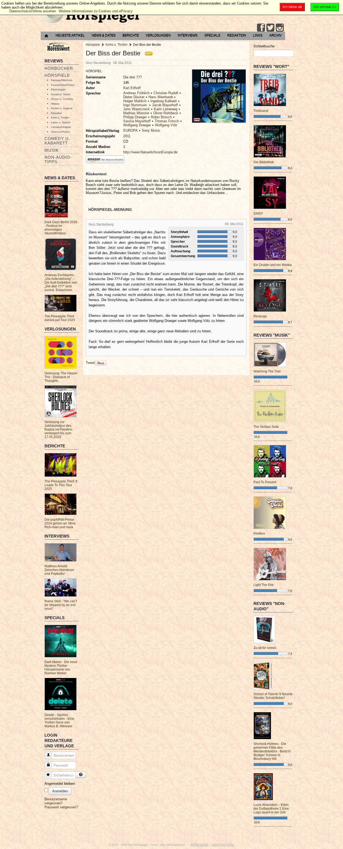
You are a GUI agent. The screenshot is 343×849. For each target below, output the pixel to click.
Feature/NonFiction (62, 84)
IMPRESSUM (199, 844)
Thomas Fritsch (167, 121)
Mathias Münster (136, 113)
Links (257, 35)
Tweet (90, 363)
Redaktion (236, 35)
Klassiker (56, 113)
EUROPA (130, 130)
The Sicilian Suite (266, 427)
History (55, 103)
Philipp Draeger (135, 117)
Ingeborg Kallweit (163, 101)
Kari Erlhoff (132, 88)
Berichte (130, 35)
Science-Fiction (60, 131)
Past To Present (264, 482)
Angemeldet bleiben (59, 784)
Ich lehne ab (292, 7)
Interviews (187, 35)
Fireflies (259, 533)
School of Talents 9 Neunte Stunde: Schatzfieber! (273, 696)
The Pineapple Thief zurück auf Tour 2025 (59, 318)
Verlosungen (158, 35)
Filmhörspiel (58, 89)
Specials (212, 35)
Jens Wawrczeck (136, 109)
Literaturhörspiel (61, 126)
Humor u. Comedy (62, 98)
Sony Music (151, 130)
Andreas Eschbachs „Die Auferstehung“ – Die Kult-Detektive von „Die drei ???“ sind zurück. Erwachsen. (60, 282)
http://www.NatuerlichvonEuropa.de (150, 152)
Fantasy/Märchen (61, 80)
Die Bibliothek (263, 162)
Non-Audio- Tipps (58, 159)
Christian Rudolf (166, 93)
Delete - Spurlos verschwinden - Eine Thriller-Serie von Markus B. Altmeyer (59, 720)
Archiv (275, 35)
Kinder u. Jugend (61, 108)
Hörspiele (57, 75)
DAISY (258, 213)
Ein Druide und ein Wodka (272, 265)
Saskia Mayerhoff (137, 121)
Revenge (260, 316)
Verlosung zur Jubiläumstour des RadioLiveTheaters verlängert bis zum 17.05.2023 (58, 429)
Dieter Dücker (133, 97)
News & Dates (103, 35)
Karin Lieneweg (165, 109)
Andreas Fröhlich (136, 93)
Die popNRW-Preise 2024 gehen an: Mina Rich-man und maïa (60, 523)
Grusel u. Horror (60, 94)
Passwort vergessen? (61, 807)
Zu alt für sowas (264, 648)
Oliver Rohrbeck (165, 113)
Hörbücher (58, 68)
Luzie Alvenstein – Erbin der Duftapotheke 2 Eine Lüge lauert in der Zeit (271, 808)
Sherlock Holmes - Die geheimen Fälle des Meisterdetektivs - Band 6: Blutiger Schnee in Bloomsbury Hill (272, 751)
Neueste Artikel (70, 35)
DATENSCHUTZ (223, 844)
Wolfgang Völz (166, 125)
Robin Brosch (161, 117)
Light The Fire (263, 585)
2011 (127, 136)
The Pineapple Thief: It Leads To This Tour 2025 (60, 485)
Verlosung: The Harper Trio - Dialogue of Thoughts (60, 377)
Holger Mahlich (134, 101)
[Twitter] (270, 28)
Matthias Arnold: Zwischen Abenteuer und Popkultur (59, 570)
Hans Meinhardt (160, 97)
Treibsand (260, 111)
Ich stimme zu (325, 7)
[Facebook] (261, 28)
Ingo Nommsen (135, 105)
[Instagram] (280, 28)
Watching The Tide (267, 371)
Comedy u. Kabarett (57, 140)
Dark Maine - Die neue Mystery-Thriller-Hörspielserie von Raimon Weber (60, 667)
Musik (51, 150)
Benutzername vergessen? (55, 801)
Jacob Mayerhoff (165, 105)
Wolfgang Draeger (137, 125)
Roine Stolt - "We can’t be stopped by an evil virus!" (60, 605)
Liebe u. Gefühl (60, 122)
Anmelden (60, 791)
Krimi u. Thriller (60, 117)
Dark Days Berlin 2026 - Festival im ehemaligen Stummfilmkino (60, 227)
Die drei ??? (132, 77)
